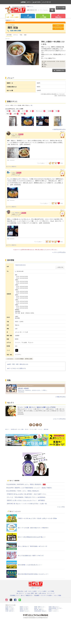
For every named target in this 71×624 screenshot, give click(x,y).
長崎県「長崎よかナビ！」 (54, 606)
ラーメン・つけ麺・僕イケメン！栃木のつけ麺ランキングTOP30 (36, 407)
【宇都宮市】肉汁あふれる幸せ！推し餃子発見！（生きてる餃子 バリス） (26, 494)
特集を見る (58, 17)
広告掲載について (15, 595)
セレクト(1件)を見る (60, 419)
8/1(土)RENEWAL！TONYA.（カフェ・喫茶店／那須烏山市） (23, 491)
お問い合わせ (42, 593)
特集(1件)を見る (61, 396)
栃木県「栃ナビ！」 (9, 606)
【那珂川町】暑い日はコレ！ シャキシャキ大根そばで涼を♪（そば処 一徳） (27, 503)
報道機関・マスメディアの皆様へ (43, 595)
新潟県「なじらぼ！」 (24, 608)
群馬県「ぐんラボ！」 (10, 609)
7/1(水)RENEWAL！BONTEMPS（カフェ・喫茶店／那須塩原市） (24, 484)
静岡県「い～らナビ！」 (54, 609)
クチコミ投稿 (61, 7)
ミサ (12, 172)
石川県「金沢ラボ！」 (10, 611)
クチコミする (59, 28)
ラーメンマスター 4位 (15, 215)
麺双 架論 (13, 27)
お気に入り (59, 25)
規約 (36, 593)
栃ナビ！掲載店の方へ (27, 595)
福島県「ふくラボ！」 (10, 608)
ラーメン (7, 38)
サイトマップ (50, 593)
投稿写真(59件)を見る (60, 129)
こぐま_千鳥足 (14, 212)
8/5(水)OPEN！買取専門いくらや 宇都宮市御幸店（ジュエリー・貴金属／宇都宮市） (29, 487)
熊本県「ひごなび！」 (24, 606)
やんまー (13, 134)
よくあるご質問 (29, 593)
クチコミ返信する (12, 166)
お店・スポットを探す (13, 17)
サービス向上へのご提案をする (17, 368)
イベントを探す (28, 17)
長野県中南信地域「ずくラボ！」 (56, 608)
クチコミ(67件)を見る (60, 252)
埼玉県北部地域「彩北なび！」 (41, 611)
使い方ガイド (20, 593)
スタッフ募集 (57, 595)
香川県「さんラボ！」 (24, 609)
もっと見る (62, 506)
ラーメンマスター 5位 (15, 175)
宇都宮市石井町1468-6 (20, 265)
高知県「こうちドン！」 (54, 611)
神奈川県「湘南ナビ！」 (39, 609)
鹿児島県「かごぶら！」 (25, 611)
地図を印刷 (60, 267)
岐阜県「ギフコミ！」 (39, 608)
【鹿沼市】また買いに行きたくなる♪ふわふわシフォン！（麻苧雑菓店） (26, 500)
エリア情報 (43, 17)
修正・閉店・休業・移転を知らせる (18, 364)
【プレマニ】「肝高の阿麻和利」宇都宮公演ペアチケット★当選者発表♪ (26, 497)
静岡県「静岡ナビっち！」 (40, 606)
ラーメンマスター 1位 (15, 137)
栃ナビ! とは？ (36, 588)
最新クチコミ (30, 6)
